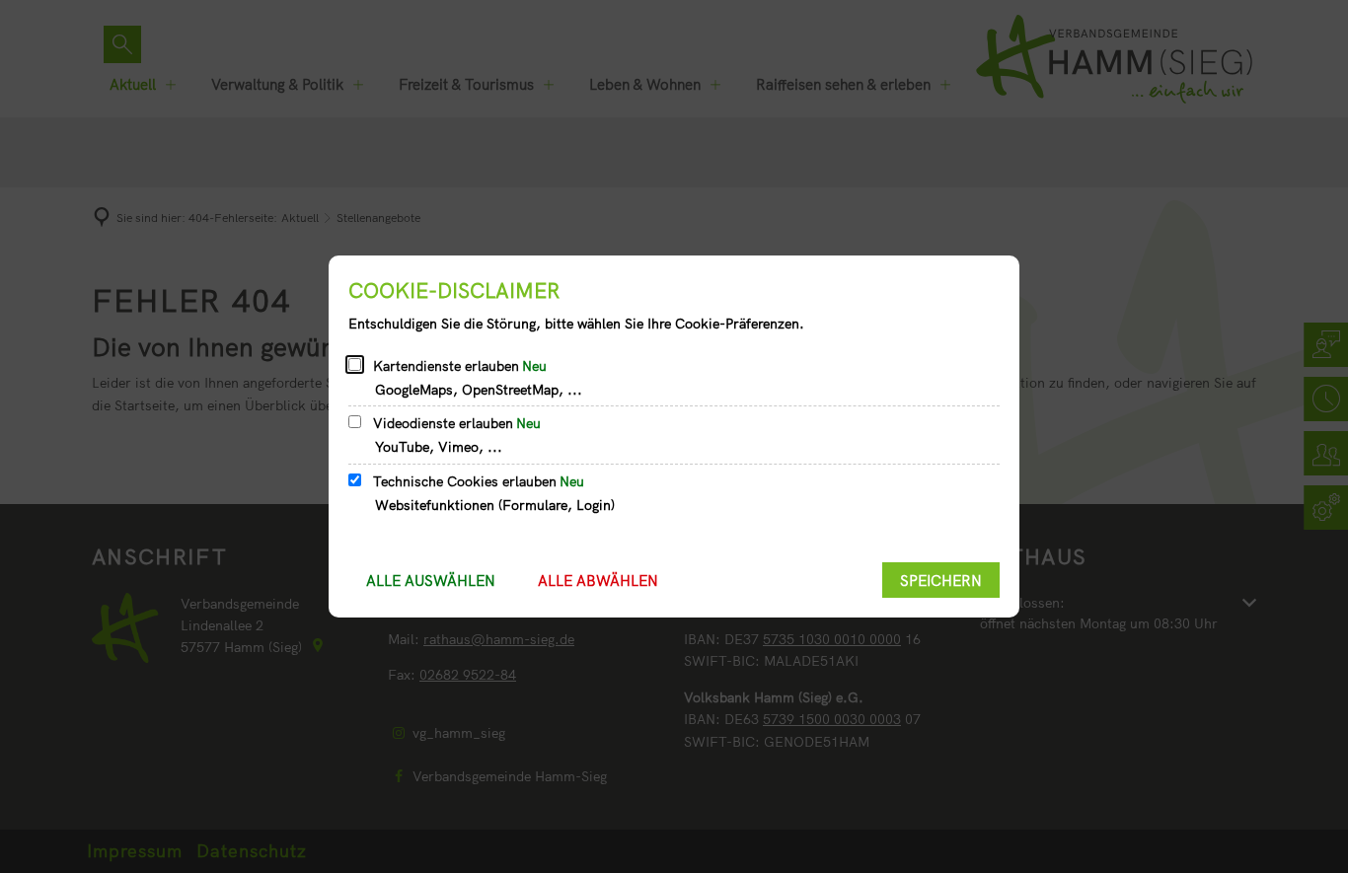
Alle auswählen (430, 580)
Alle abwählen (598, 580)
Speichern (941, 580)
